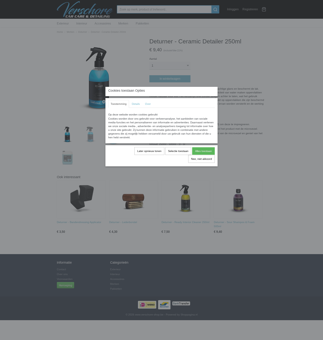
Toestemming (119, 103)
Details (136, 103)
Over (148, 103)
